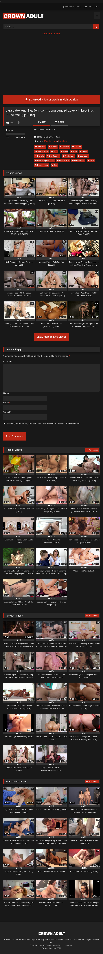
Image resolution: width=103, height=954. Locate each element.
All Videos (42, 147)
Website (7, 412)
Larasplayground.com (45, 161)
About (43, 122)
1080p (65, 151)
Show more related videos (51, 336)
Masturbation (43, 151)
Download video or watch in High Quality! (53, 99)
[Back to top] (95, 946)
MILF (56, 151)
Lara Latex (63, 141)
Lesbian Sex (64, 161)
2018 (75, 151)
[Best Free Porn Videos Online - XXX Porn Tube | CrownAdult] (51, 16)
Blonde (54, 147)
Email (6, 403)
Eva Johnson (50, 141)
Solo (55, 165)
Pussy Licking (42, 165)
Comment (7, 361)
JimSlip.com (69, 156)
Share (61, 122)
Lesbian (78, 147)
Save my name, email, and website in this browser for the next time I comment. (44, 423)
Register (95, 7)
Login (86, 7)
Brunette (65, 147)
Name (6, 393)
